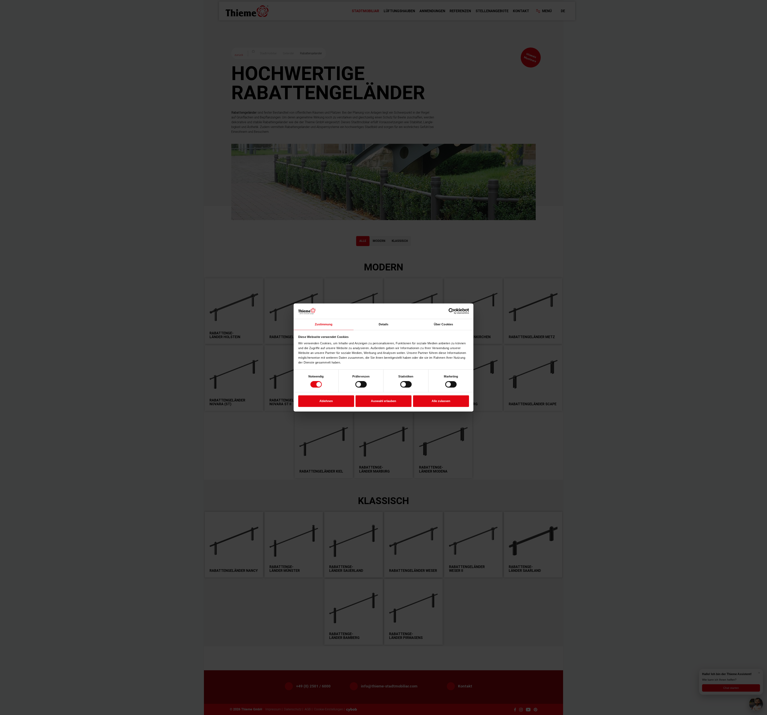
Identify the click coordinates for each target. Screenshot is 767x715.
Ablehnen (326, 401)
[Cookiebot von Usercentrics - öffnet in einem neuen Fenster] (451, 311)
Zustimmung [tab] (324, 324)
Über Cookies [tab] (443, 324)
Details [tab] (383, 324)
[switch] (361, 384)
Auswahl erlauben (383, 401)
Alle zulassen (441, 401)
